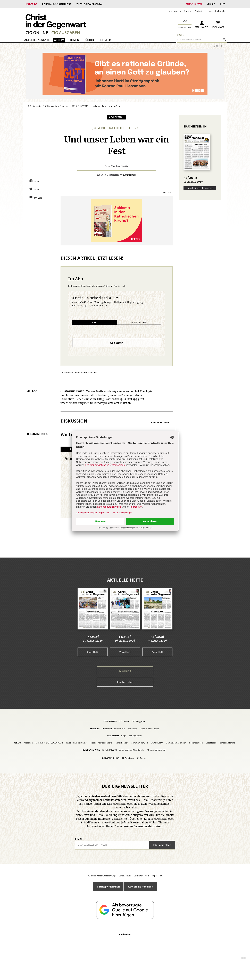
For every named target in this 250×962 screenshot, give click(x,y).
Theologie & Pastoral (90, 4)
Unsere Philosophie (217, 11)
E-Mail (78, 838)
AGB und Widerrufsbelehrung (101, 875)
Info (222, 4)
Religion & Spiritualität (56, 4)
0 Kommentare (128, 175)
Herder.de (31, 4)
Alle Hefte (125, 670)
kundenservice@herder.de (131, 749)
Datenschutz (125, 875)
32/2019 (84, 106)
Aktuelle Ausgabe (37, 40)
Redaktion (199, 11)
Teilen (37, 181)
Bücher (89, 40)
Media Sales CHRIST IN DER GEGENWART (43, 742)
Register (105, 40)
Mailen (38, 197)
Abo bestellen (125, 682)
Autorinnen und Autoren (180, 11)
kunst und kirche (227, 742)
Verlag (211, 4)
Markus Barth (119, 166)
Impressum (157, 875)
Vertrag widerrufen (108, 886)
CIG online (37, 32)
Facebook (129, 758)
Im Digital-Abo (139, 322)
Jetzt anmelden (162, 845)
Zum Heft (92, 652)
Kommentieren (160, 422)
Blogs (123, 735)
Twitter (143, 758)
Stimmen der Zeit (139, 742)
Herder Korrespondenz (101, 742)
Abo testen (116, 342)
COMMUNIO (157, 742)
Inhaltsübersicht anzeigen (201, 188)
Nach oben (125, 934)
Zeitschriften (194, 4)
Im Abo (94, 322)
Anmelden (92, 372)
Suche (180, 35)
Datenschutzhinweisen (148, 826)
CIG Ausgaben (65, 32)
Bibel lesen (211, 742)
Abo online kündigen (156, 749)
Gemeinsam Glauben (176, 742)
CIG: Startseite (35, 106)
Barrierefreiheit (141, 875)
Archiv (59, 40)
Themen (73, 40)
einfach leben (121, 742)
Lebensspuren (196, 742)
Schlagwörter (135, 735)
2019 (74, 106)
